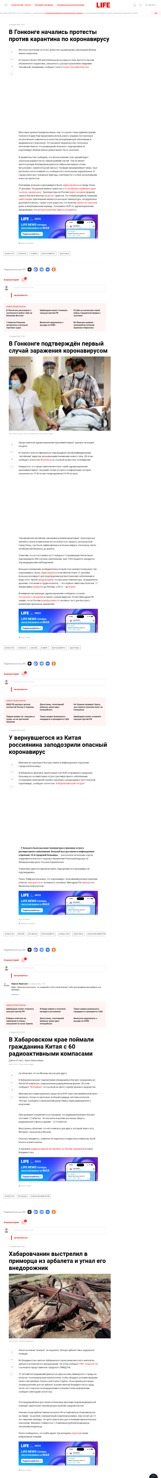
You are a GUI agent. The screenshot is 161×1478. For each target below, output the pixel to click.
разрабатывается (50, 600)
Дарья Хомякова (27, 243)
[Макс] (35, 269)
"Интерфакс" (36, 1086)
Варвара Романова (28, 923)
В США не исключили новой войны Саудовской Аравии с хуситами (87, 313)
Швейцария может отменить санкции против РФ (54, 311)
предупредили (45, 579)
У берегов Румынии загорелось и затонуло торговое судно (17, 325)
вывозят (49, 195)
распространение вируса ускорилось (57, 209)
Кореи (72, 586)
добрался (38, 586)
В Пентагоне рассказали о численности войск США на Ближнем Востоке (19, 313)
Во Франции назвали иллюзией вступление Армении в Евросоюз (84, 325)
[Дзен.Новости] (29, 269)
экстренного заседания (31, 596)
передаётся (34, 882)
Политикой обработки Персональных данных (64, 13)
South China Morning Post (76, 66)
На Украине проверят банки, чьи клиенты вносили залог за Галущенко (88, 707)
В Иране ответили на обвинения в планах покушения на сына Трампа (19, 1021)
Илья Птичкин (26, 1240)
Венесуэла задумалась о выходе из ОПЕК (51, 323)
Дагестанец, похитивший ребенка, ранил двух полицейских (52, 707)
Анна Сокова (25, 637)
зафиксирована (71, 184)
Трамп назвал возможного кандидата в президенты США (54, 717)
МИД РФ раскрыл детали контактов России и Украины (20, 705)
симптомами (25, 199)
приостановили (77, 192)
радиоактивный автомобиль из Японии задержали (58, 1202)
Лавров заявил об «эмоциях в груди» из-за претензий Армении (20, 719)
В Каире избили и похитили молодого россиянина (53, 1010)
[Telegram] (41, 269)
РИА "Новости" (87, 1450)
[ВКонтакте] (47, 269)
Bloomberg (46, 459)
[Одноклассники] (53, 269)
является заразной (87, 202)
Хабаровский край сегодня (70, 783)
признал (86, 882)
